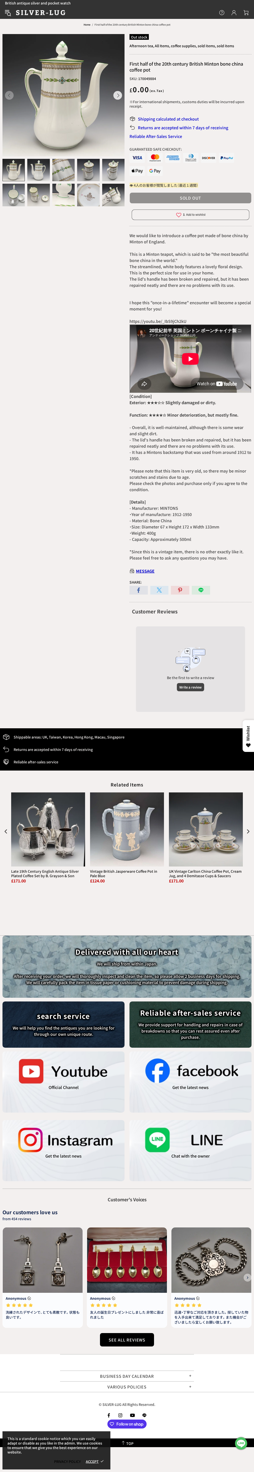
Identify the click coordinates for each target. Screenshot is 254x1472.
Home (87, 24)
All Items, (162, 45)
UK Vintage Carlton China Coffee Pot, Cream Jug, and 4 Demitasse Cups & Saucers (205, 873)
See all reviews (127, 1340)
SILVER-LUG (40, 13)
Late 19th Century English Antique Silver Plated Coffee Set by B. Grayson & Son (45, 873)
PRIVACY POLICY (67, 1461)
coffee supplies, (184, 45)
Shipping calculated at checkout (168, 119)
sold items (225, 45)
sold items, (207, 45)
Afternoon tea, (141, 45)
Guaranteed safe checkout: (155, 149)
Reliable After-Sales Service (155, 136)
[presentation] (5, 831)
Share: (135, 582)
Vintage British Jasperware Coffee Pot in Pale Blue (123, 873)
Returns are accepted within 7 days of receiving (183, 127)
